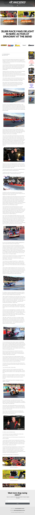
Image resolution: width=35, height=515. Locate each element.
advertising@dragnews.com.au (19, 510)
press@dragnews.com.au (19, 508)
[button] (17, 5)
